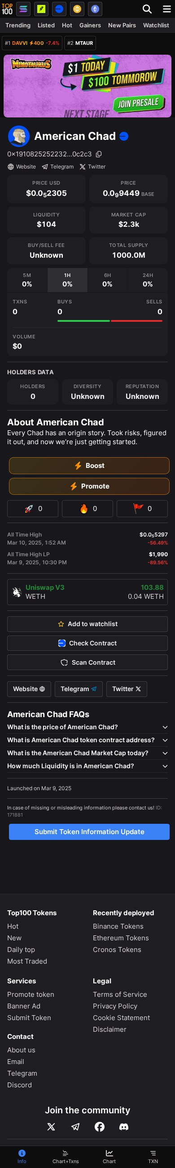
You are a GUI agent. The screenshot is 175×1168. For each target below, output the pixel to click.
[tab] (27, 280)
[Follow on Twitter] (51, 1126)
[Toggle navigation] (167, 9)
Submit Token (29, 1017)
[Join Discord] (124, 1126)
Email (15, 1061)
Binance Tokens (118, 926)
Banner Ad (23, 1006)
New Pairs (122, 25)
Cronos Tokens (117, 949)
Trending (18, 25)
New (14, 938)
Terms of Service (120, 994)
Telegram (62, 166)
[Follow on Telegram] (75, 1126)
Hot (67, 25)
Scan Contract (93, 662)
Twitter (96, 166)
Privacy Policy (115, 1006)
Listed (46, 25)
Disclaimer (110, 1029)
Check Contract (93, 643)
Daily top (21, 949)
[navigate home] (7, 9)
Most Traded (27, 961)
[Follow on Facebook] (99, 1126)
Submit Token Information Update (89, 831)
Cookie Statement (121, 1017)
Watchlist (156, 25)
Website (26, 166)
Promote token (30, 994)
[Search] (150, 9)
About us (21, 1050)
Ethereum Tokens (121, 938)
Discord (19, 1085)
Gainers (90, 25)
